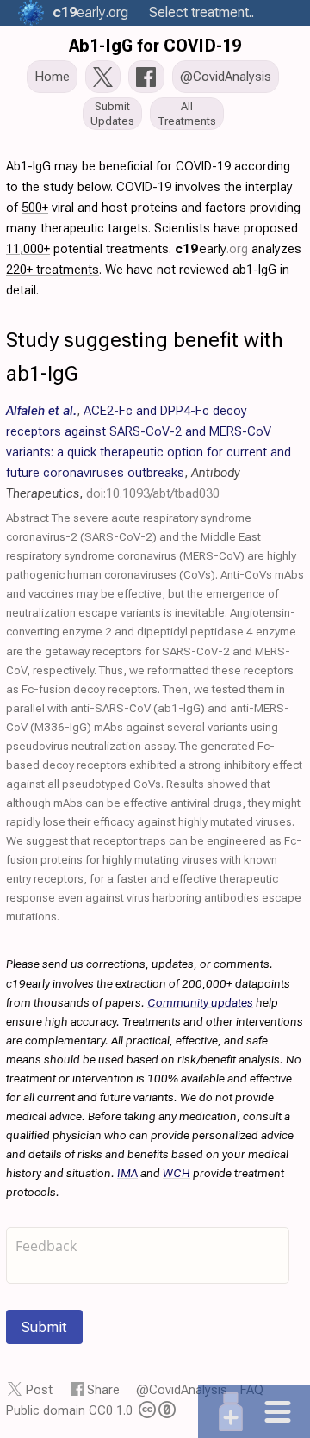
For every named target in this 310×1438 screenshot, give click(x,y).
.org (90, 12)
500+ (35, 207)
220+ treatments (52, 269)
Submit (44, 1327)
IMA (127, 1173)
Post (39, 1390)
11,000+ (28, 249)
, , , (148, 452)
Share (103, 1390)
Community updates (200, 1002)
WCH (176, 1173)
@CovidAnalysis (181, 1390)
